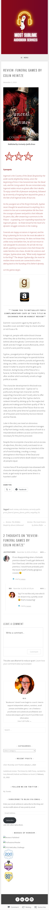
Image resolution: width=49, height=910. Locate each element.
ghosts (21, 513)
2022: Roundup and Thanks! (13, 765)
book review (13, 509)
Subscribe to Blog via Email (24, 799)
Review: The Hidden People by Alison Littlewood (13, 523)
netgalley (33, 513)
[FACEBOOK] (17, 899)
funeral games (13, 513)
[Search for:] (24, 730)
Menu (26, 57)
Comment (34, 652)
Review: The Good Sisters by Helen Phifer (36, 523)
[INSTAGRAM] (32, 899)
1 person (22, 579)
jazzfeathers (9, 552)
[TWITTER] (27, 899)
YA (39, 513)
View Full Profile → (24, 721)
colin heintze (23, 509)
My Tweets (7, 791)
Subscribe (9, 820)
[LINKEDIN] (22, 899)
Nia (10, 588)
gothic (27, 513)
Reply (42, 552)
